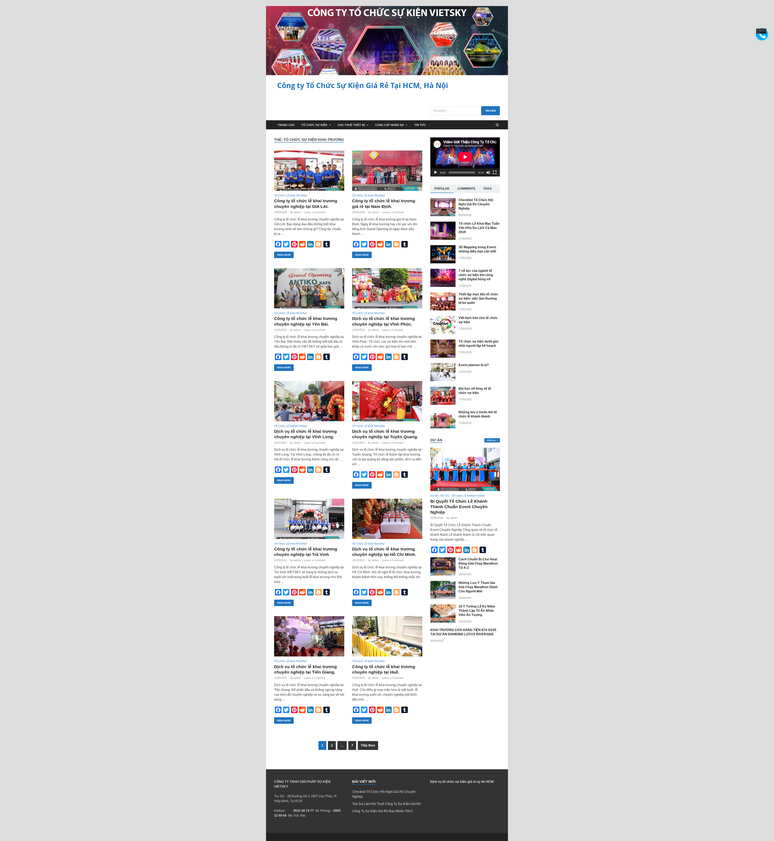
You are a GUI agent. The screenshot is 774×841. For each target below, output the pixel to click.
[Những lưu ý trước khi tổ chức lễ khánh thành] (443, 427)
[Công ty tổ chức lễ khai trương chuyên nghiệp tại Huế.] (387, 638)
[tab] (441, 189)
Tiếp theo (368, 745)
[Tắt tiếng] (488, 172)
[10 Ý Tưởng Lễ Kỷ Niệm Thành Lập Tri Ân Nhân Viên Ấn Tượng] (443, 621)
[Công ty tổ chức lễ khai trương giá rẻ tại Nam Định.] (387, 172)
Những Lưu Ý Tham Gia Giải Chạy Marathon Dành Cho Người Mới (478, 587)
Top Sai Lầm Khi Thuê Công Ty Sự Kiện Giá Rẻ (386, 804)
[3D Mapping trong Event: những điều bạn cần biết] (443, 262)
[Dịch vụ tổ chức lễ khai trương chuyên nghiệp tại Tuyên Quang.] (387, 403)
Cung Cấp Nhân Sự (389, 125)
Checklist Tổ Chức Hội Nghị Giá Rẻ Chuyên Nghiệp (476, 204)
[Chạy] (436, 172)
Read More (284, 255)
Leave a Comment (315, 212)
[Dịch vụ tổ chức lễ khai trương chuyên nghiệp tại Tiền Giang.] (309, 638)
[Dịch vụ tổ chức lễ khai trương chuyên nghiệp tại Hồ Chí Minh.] (387, 520)
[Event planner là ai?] (443, 380)
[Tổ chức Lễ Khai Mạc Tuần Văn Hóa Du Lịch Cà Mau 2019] (443, 238)
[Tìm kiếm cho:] (465, 110)
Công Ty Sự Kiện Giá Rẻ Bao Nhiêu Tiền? (382, 811)
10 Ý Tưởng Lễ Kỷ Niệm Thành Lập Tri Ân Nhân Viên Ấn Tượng (477, 611)
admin (297, 212)
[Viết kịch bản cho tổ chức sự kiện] (443, 333)
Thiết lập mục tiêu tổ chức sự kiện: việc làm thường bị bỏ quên (478, 298)
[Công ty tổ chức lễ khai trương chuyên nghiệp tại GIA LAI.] (309, 172)
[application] (465, 157)
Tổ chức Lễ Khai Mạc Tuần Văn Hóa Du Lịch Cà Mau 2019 (479, 228)
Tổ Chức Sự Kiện (314, 125)
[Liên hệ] (761, 32)
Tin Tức (420, 125)
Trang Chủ (286, 125)
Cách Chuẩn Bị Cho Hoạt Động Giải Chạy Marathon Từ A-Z (478, 563)
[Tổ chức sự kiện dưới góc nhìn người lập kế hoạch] (443, 356)
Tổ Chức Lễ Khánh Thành (290, 426)
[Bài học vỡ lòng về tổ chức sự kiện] (443, 403)
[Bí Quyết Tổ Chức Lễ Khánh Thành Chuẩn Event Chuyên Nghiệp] (465, 492)
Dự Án (434, 495)
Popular (441, 188)
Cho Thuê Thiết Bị (351, 125)
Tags (487, 188)
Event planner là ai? (474, 365)
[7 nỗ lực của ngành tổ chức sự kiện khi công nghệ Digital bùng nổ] (443, 286)
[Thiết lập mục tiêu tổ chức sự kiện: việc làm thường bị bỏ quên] (443, 309)
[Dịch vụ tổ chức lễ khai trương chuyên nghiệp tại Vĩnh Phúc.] (387, 290)
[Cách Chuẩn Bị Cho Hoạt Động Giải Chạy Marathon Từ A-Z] (443, 574)
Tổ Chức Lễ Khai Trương (290, 195)
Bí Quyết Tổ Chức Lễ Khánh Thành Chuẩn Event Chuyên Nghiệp (459, 507)
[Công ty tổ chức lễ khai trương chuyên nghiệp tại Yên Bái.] (309, 290)
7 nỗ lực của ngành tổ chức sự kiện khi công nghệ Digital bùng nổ (476, 275)
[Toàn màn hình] (495, 172)
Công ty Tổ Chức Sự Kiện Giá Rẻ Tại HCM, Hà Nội (362, 85)
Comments (466, 188)
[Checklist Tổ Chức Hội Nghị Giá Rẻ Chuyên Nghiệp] (443, 215)
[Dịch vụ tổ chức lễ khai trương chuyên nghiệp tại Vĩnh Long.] (309, 403)
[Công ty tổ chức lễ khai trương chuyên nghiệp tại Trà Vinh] (309, 520)
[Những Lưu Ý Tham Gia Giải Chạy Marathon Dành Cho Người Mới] (443, 598)
